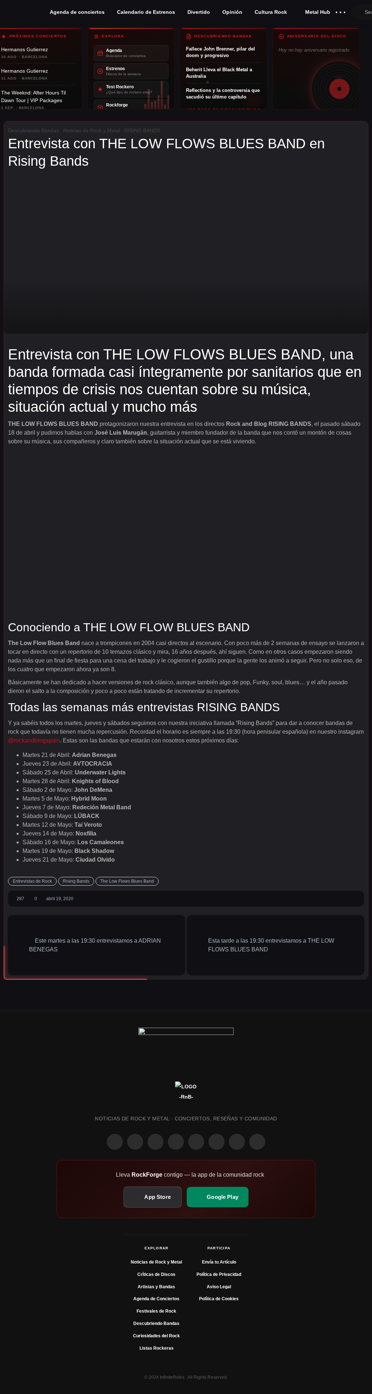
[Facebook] (115, 1142)
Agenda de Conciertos (156, 1299)
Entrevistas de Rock (32, 881)
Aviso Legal (219, 1287)
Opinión (232, 12)
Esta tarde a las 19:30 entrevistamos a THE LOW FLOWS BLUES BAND (271, 945)
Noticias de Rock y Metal (91, 130)
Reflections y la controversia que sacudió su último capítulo (223, 94)
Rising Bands (76, 881)
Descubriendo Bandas (33, 130)
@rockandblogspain (34, 740)
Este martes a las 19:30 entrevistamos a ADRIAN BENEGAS (95, 945)
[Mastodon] (217, 1142)
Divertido (198, 12)
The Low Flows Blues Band (127, 881)
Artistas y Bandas (156, 1287)
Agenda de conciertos (77, 12)
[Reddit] (196, 1142)
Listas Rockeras (157, 1348)
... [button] (341, 10)
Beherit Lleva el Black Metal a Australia (219, 73)
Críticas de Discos (156, 1274)
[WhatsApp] (155, 1142)
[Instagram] (135, 1142)
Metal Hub (317, 12)
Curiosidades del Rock (156, 1336)
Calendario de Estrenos (146, 12)
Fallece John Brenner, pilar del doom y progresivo (220, 52)
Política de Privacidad (219, 1274)
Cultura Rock (271, 12)
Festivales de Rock (156, 1311)
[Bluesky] (237, 1142)
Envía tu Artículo (219, 1262)
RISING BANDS (142, 130)
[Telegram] (257, 1142)
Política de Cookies (219, 1299)
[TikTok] (176, 1142)
